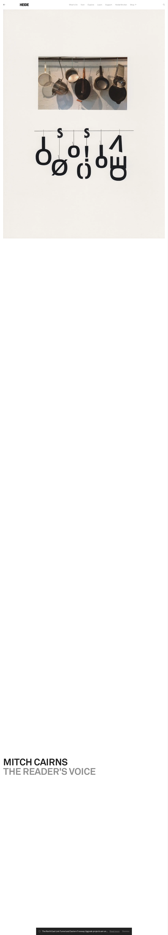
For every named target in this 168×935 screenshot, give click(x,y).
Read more (115, 931)
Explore (91, 5)
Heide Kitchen (121, 5)
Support (108, 5)
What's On (73, 5)
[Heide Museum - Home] (24, 4)
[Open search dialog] (164, 5)
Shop (132, 5)
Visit (83, 5)
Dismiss (125, 931)
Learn (99, 5)
